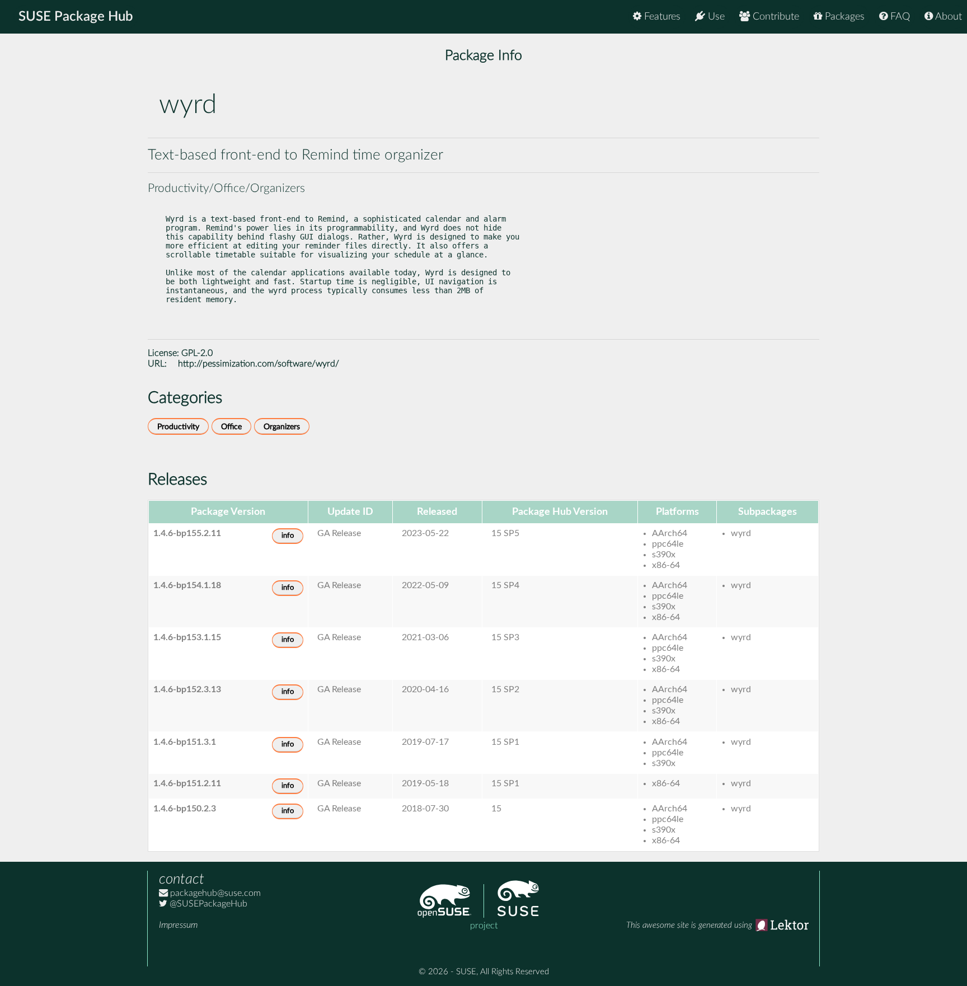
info (287, 535)
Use (715, 17)
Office (231, 426)
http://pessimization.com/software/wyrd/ (258, 363)
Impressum (178, 925)
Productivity (178, 426)
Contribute (774, 17)
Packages (843, 17)
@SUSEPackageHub (207, 903)
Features (660, 17)
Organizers (282, 426)
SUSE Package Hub (75, 17)
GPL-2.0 (197, 353)
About (947, 17)
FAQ (899, 17)
